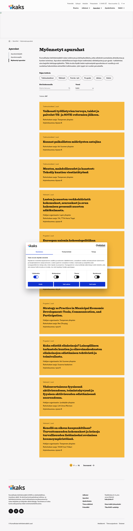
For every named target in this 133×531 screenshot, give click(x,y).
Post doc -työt (74, 78)
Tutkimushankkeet (47, 78)
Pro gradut (87, 78)
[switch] (56, 277)
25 (79, 465)
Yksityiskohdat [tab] (66, 252)
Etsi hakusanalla (46, 84)
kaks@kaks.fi (109, 499)
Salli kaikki (92, 284)
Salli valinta (66, 284)
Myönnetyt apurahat (18, 60)
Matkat (108, 78)
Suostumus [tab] (39, 252)
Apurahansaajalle (16, 57)
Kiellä (40, 284)
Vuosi (78, 84)
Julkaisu (98, 78)
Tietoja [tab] (93, 252)
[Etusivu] (9, 41)
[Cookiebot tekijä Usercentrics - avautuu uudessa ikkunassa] (97, 245)
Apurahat (15, 41)
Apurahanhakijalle (16, 54)
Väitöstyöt (62, 78)
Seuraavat (88, 465)
